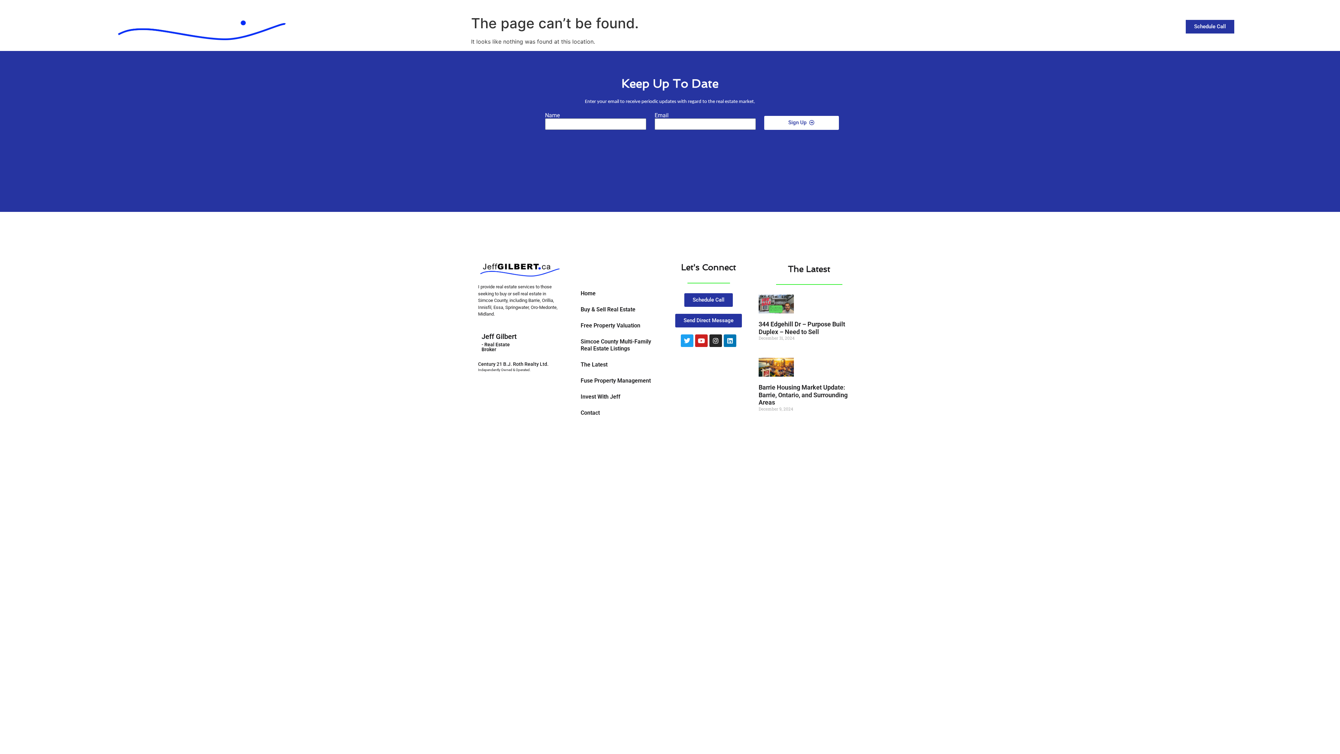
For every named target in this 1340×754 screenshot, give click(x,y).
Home (588, 293)
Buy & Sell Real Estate (608, 309)
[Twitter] (687, 340)
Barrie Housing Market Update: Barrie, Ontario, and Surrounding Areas (803, 395)
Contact (1069, 25)
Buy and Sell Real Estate (967, 25)
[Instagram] (715, 340)
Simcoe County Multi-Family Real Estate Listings (616, 345)
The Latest (1032, 25)
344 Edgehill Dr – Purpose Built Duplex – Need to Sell (802, 327)
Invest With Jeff (600, 396)
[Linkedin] (730, 340)
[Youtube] (701, 340)
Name (552, 115)
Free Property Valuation (610, 325)
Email (662, 115)
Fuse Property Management (616, 380)
